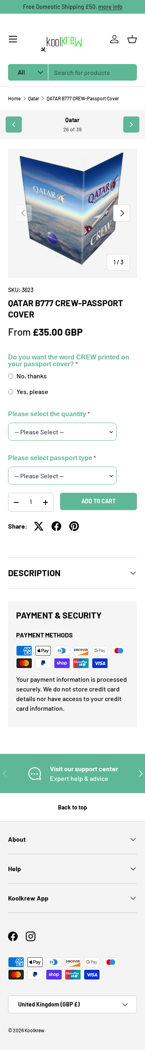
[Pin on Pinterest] (74, 526)
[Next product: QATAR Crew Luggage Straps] (131, 124)
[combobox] (72, 72)
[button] (132, 39)
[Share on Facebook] (56, 526)
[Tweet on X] (39, 526)
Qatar (33, 98)
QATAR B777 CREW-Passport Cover (83, 98)
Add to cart (98, 501)
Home (14, 98)
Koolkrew (34, 1030)
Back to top (72, 807)
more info (110, 6)
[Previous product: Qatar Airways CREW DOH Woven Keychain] (14, 124)
